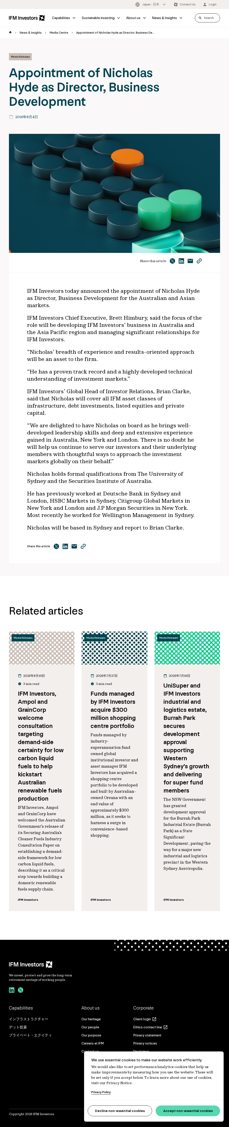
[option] (150, 4)
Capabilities (61, 18)
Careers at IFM (92, 1043)
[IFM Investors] (45, 964)
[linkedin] (11, 990)
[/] (27, 17)
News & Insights (164, 18)
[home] (10, 32)
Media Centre (59, 33)
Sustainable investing (98, 18)
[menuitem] (64, 18)
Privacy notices (145, 1043)
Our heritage (91, 1019)
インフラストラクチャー (28, 1019)
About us (133, 18)
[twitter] (20, 990)
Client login (142, 1019)
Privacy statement (147, 1035)
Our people (90, 1027)
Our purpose (91, 1035)
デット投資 (18, 1027)
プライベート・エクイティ (30, 1035)
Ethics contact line (147, 1027)
